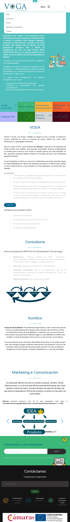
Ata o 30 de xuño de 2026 (31, 279)
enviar (56, 451)
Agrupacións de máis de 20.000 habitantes (34, 266)
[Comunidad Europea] (49, 517)
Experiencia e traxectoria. (23, 216)
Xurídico (8, 23)
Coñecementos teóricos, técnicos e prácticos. (31, 220)
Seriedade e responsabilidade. (24, 228)
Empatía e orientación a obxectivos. (27, 224)
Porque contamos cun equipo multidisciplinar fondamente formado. (39, 182)
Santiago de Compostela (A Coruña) (62, 500)
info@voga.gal (40, 498)
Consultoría (9, 19)
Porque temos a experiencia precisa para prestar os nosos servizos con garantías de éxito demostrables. (39, 176)
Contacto (8, 31)
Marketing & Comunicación (14, 27)
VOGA (8, 14)
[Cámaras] (21, 517)
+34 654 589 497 (17, 498)
